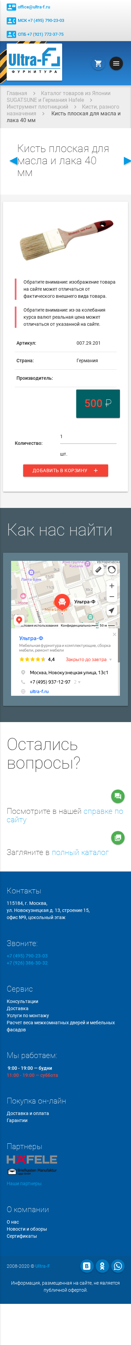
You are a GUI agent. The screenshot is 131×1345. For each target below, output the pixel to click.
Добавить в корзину (66, 470)
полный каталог (80, 852)
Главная (17, 93)
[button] (110, 215)
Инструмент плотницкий (37, 107)
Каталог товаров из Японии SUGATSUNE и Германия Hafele (59, 96)
